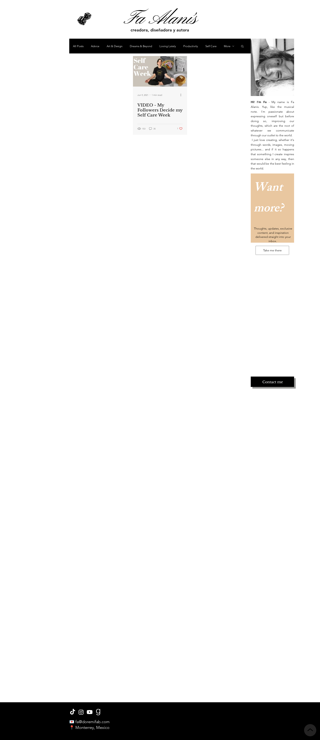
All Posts (78, 46)
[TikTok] (72, 712)
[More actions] (182, 95)
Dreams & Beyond (141, 46)
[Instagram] (81, 712)
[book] (98, 712)
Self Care (210, 46)
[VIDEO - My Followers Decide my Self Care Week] (160, 71)
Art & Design (114, 46)
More (227, 46)
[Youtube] (89, 712)
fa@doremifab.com (92, 721)
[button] (242, 46)
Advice (95, 46)
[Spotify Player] (274, 339)
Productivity (190, 46)
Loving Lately (167, 46)
